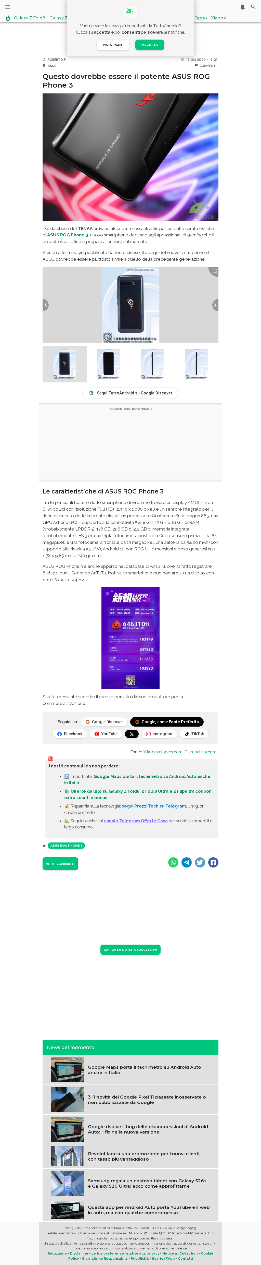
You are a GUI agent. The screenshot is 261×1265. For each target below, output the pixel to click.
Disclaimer (79, 1253)
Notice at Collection (180, 1253)
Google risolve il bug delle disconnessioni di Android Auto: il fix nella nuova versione (148, 1129)
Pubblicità (140, 1258)
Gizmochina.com (200, 751)
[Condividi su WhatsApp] (173, 862)
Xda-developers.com (162, 751)
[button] (65, 364)
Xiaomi (218, 18)
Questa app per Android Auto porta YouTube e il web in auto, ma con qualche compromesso (149, 1209)
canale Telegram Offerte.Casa (136, 820)
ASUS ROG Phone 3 (67, 234)
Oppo (200, 18)
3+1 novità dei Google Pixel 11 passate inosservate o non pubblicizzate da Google (147, 1099)
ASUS (52, 66)
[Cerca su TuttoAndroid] (253, 7)
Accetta (150, 44)
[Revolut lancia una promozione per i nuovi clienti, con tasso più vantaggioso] (67, 1156)
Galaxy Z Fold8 (29, 18)
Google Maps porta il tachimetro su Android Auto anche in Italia (144, 1069)
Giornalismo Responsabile (105, 1258)
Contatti (185, 1258)
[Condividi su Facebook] (213, 862)
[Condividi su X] (200, 862)
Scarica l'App (163, 1258)
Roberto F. (57, 59)
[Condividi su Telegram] (186, 862)
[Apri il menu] (8, 7)
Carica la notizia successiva (130, 949)
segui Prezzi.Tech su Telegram (154, 806)
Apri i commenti (60, 863)
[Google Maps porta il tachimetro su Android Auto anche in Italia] (67, 1069)
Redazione (57, 1253)
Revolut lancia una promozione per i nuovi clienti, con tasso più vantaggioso (144, 1156)
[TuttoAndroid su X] (132, 734)
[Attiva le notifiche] (243, 7)
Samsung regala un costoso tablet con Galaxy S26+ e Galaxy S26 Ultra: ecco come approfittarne (147, 1183)
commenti (208, 66)
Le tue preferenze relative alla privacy (125, 1253)
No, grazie (112, 44)
